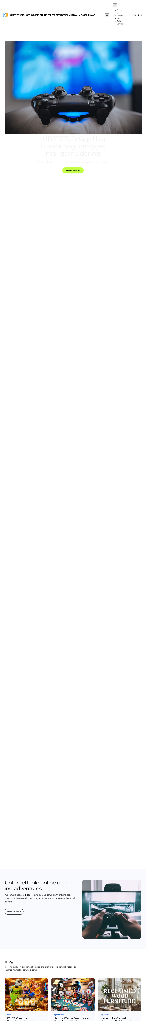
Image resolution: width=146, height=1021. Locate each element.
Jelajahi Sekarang (73, 170)
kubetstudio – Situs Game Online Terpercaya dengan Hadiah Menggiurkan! (52, 15)
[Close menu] (115, 5)
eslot (9, 1015)
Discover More (14, 911)
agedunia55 (105, 1015)
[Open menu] (107, 15)
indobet (28, 895)
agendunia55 (59, 1015)
